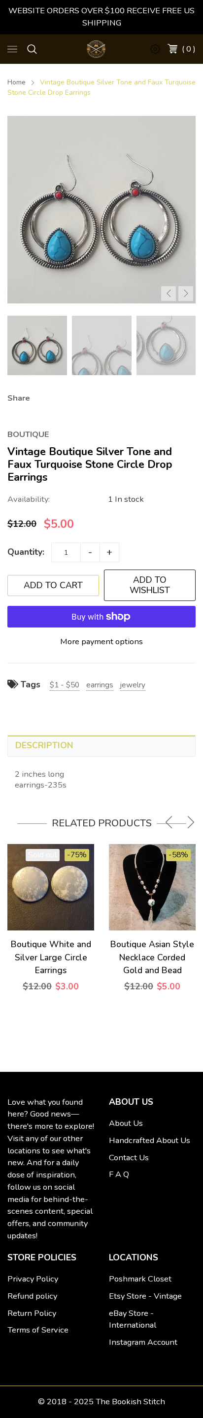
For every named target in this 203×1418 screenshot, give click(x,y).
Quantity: (25, 552)
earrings (99, 685)
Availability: (28, 499)
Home (16, 82)
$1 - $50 (64, 685)
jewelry (132, 685)
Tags (29, 684)
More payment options (101, 641)
